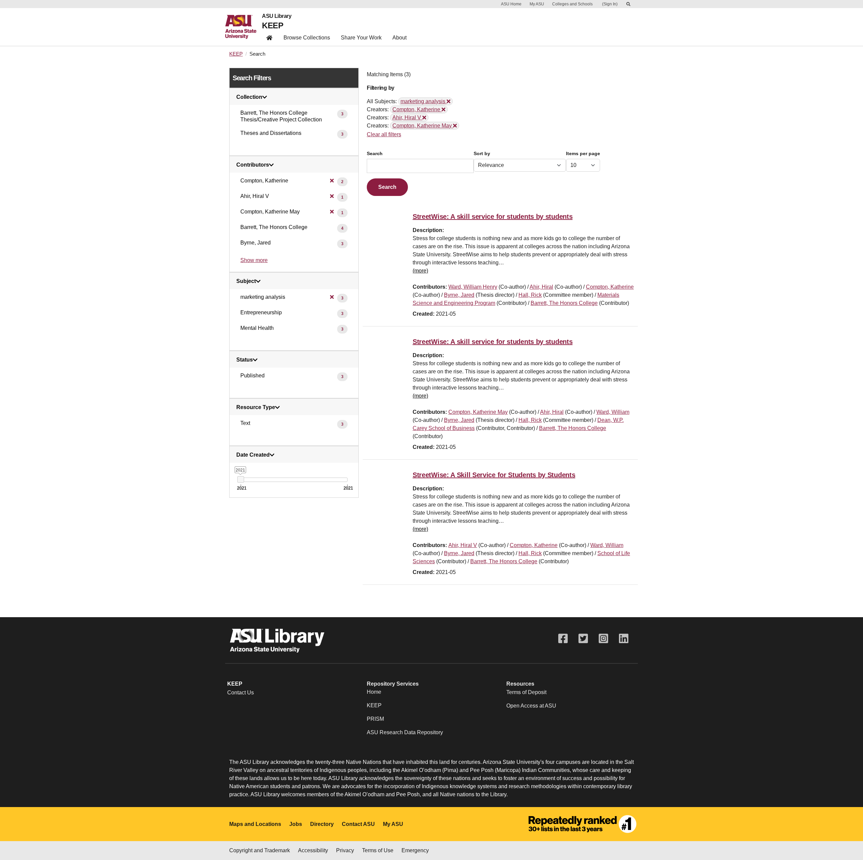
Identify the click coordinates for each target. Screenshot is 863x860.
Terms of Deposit (526, 692)
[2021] (240, 479)
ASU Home (511, 4)
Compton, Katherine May (478, 412)
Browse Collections (307, 37)
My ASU (537, 4)
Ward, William (612, 412)
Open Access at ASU (531, 706)
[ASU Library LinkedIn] (624, 639)
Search (375, 153)
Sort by (482, 153)
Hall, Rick (530, 295)
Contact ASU (358, 824)
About (399, 37)
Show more (254, 260)
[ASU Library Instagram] (603, 639)
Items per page (583, 153)
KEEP (272, 25)
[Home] (243, 27)
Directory (322, 824)
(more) (420, 271)
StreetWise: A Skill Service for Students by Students (494, 475)
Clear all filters (384, 134)
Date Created (253, 455)
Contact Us (240, 692)
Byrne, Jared (459, 295)
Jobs (295, 824)
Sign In (609, 4)
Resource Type (255, 407)
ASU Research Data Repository (405, 732)
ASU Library (276, 16)
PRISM (375, 719)
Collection (249, 97)
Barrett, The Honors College (564, 303)
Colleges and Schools (572, 4)
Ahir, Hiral (541, 287)
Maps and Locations (255, 824)
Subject (246, 281)
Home (374, 692)
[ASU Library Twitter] (583, 639)
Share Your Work (361, 37)
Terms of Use (377, 850)
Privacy (345, 850)
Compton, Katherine (610, 287)
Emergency (415, 850)
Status (244, 360)
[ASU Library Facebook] (563, 639)
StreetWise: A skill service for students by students (492, 216)
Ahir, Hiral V (462, 545)
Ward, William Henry (472, 287)
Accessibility (313, 850)
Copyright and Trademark (259, 850)
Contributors (252, 165)
